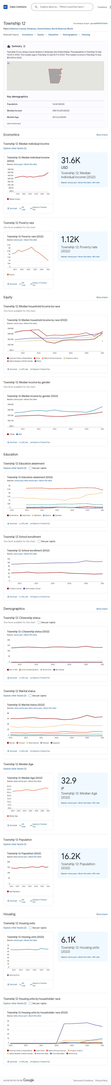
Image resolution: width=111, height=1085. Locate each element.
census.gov (18, 164)
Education (53, 34)
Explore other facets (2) (15, 148)
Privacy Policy (101, 1080)
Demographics (70, 34)
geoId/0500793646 (99, 23)
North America (59, 28)
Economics (27, 34)
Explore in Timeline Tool (40, 208)
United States (44, 28)
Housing (86, 34)
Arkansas (31, 28)
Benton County (18, 28)
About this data (30, 164)
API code (23, 208)
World (70, 28)
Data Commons (18, 7)
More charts (102, 134)
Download (13, 208)
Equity (41, 34)
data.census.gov (31, 481)
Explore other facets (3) (15, 695)
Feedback (102, 7)
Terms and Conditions (83, 1080)
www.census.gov (14, 123)
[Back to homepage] (5, 7)
